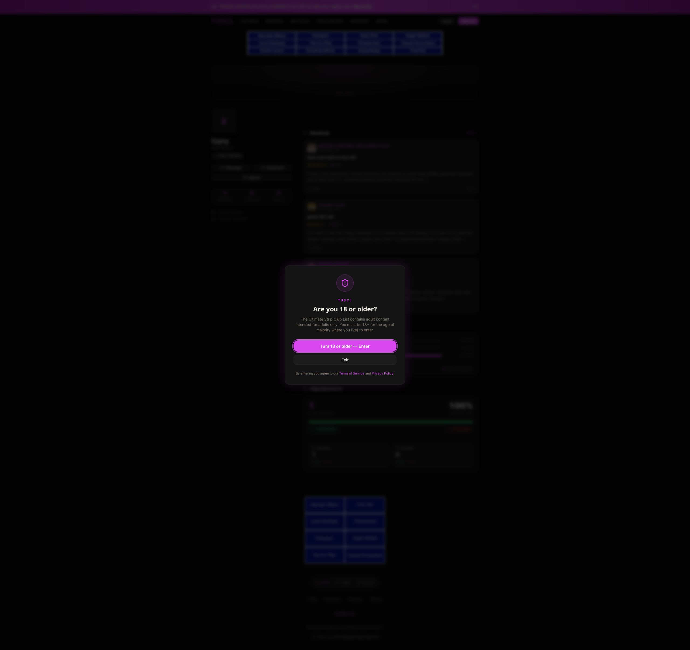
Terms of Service (351, 373)
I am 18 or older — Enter (345, 346)
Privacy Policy (383, 373)
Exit (345, 360)
